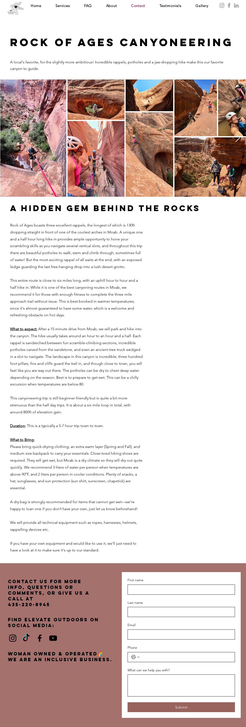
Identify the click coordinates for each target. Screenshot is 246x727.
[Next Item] (237, 138)
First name (135, 580)
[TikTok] (26, 638)
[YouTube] (53, 638)
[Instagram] (222, 5)
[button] (62, 5)
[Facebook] (229, 5)
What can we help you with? (149, 670)
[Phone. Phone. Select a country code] (135, 657)
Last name (135, 602)
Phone (132, 647)
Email (131, 625)
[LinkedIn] (236, 5)
